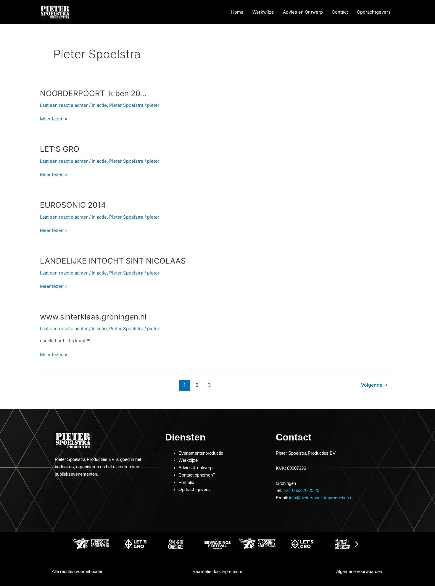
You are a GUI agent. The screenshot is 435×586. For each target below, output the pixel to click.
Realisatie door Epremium (217, 571)
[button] (78, 544)
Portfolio (186, 482)
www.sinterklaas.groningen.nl (93, 316)
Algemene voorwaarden (359, 571)
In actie (99, 105)
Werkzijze (188, 460)
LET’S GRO (59, 149)
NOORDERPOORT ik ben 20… (93, 93)
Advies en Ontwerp (303, 12)
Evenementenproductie (200, 453)
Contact (340, 12)
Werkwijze (263, 12)
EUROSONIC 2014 (73, 204)
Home (237, 12)
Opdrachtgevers (374, 12)
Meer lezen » (53, 118)
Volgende (374, 385)
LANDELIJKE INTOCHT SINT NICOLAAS (113, 260)
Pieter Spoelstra (126, 105)
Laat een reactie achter (64, 105)
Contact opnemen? (196, 474)
